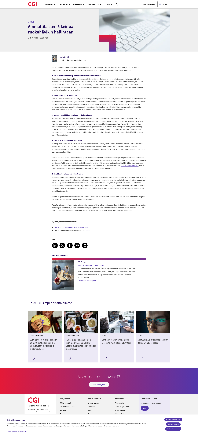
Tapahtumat (93, 414)
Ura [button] (108, 4)
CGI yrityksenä (65, 403)
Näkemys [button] (77, 4)
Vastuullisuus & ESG (67, 407)
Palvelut (63, 410)
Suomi (165, 4)
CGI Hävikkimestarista (129, 166)
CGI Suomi (64, 56)
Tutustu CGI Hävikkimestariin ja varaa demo (71, 227)
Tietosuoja (119, 403)
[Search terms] (117, 4)
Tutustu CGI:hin (95, 4)
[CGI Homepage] (32, 4)
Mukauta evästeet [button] (173, 424)
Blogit (90, 410)
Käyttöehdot (120, 410)
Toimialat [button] (63, 4)
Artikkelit (91, 407)
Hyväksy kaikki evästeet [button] (173, 419)
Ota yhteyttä (149, 4)
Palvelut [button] (49, 4)
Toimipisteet (65, 414)
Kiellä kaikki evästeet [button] (173, 429)
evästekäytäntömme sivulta (17, 432)
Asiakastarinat (93, 403)
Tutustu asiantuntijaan (87, 280)
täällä (87, 230)
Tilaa (144, 408)
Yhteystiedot (120, 414)
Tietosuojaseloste (122, 407)
